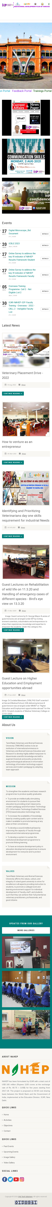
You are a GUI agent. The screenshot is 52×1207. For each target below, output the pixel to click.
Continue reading (12, 394)
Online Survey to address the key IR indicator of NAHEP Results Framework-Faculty (22, 273)
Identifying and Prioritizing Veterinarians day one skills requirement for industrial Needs (25, 515)
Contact (7, 1131)
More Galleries (26, 930)
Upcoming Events (11, 1152)
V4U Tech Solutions (25, 1197)
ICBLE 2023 (14, 243)
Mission (11, 786)
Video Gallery (9, 1163)
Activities (7, 1120)
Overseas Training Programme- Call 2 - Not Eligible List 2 (20, 289)
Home (6, 1115)
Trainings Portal (27, 91)
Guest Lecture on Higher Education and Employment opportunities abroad (22, 683)
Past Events (9, 1146)
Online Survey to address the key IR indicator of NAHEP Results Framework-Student (22, 256)
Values (10, 871)
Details (45, 234)
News (23, 385)
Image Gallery (9, 1157)
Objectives (8, 1125)
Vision (10, 738)
